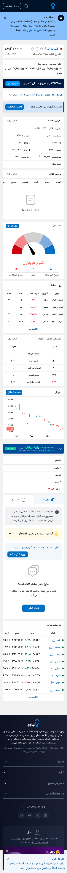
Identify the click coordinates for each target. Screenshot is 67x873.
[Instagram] (21, 815)
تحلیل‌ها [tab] (15, 500)
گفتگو (47, 95)
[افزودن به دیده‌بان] (41, 49)
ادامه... (33, 329)
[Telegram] (29, 815)
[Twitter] (37, 815)
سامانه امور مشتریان (38, 30)
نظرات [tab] (46, 500)
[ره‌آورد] (53, 6)
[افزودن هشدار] (32, 49)
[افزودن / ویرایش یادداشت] (37, 49)
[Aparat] (45, 815)
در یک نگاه (57, 95)
